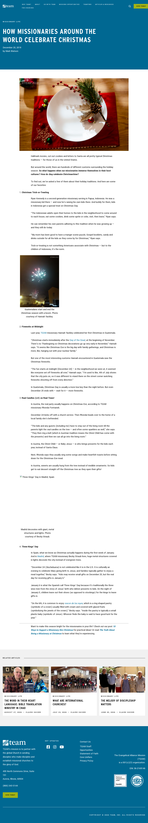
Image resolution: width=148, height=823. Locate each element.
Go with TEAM (49, 4)
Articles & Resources (104, 4)
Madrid (40, 556)
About (37, 4)
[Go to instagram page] (53, 747)
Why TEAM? (26, 4)
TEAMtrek (87, 4)
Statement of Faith (89, 753)
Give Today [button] (10, 795)
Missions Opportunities (69, 4)
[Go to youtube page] (61, 748)
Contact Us (85, 741)
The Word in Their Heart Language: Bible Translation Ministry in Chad (23, 704)
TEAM (43, 332)
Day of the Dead (77, 340)
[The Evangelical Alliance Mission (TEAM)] (11, 6)
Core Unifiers (86, 757)
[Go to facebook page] (47, 747)
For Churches (28, 8)
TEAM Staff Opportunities (86, 748)
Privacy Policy (86, 760)
